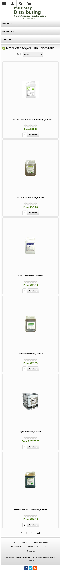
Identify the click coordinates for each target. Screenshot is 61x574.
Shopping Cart (29, 3)
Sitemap (24, 542)
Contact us (30, 551)
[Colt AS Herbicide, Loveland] (30, 245)
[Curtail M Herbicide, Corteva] (30, 323)
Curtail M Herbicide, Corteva (30, 354)
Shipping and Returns (40, 542)
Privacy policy (15, 546)
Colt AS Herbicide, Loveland (30, 276)
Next (38, 533)
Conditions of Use (32, 546)
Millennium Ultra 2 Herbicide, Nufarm (30, 510)
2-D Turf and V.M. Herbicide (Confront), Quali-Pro (30, 120)
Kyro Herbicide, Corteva (30, 432)
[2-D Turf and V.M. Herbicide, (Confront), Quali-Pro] (30, 89)
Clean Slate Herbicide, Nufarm (30, 198)
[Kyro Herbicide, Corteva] (30, 402)
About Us (47, 546)
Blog (14, 542)
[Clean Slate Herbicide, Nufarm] (30, 167)
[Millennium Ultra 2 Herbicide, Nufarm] (30, 480)
